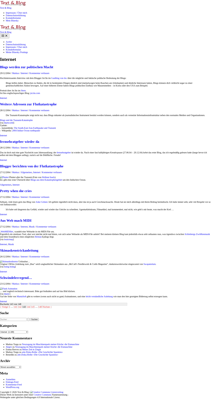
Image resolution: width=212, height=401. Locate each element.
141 (15, 307)
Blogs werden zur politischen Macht (26, 67)
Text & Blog (5, 8)
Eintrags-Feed (12, 382)
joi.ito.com (35, 93)
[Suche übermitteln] (28, 319)
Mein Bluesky (12, 20)
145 (32, 307)
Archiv (9, 42)
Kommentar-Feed (14, 384)
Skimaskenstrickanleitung (19, 250)
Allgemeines (26, 172)
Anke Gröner (41, 202)
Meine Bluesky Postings (17, 52)
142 (19, 307)
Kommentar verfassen (39, 73)
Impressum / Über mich (16, 13)
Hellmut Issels (48, 177)
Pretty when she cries (16, 191)
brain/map (8, 239)
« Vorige (4, 307)
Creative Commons (42, 394)
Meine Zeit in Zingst (31, 349)
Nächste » (47, 307)
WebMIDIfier (7, 231)
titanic (7, 294)
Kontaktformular (13, 18)
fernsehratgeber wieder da (19, 141)
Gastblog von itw (59, 78)
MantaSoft (21, 296)
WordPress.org (12, 387)
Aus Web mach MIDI (15, 220)
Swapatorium (149, 264)
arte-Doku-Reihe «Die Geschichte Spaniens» (42, 352)
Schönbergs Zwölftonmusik (197, 234)
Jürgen (9, 347)
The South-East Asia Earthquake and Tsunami (35, 128)
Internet (24, 73)
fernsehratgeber (64, 152)
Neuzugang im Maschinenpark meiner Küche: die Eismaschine (50, 344)
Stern (23, 90)
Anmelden (10, 379)
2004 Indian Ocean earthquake (26, 130)
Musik (32, 226)
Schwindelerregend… (16, 278)
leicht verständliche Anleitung (99, 296)
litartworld (8, 123)
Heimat (38, 237)
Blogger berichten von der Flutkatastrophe (31, 166)
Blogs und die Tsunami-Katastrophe (16, 120)
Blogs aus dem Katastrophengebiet (46, 180)
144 (28, 307)
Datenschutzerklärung (16, 15)
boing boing (9, 266)
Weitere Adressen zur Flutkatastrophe (28, 104)
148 (40, 307)
